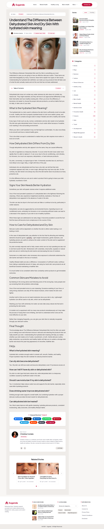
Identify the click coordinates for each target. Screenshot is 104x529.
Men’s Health (65, 4)
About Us (84, 505)
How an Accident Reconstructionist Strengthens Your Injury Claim (87, 20)
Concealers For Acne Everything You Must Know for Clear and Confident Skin (48, 478)
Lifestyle (81, 52)
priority (29, 238)
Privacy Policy (85, 512)
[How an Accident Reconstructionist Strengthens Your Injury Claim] (75, 20)
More (74, 4)
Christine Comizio (18, 33)
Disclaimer (84, 518)
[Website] (21, 448)
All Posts (60, 448)
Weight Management (72, 512)
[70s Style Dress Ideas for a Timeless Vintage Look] (75, 43)
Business (81, 29)
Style (80, 45)
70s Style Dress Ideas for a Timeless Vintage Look (85, 42)
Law (80, 21)
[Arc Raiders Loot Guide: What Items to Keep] (75, 28)
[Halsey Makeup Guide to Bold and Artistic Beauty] (75, 36)
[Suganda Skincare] (18, 4)
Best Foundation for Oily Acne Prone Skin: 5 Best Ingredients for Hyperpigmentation (26, 478)
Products (21, 14)
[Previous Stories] (13, 473)
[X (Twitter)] (24, 448)
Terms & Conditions (87, 515)
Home (34, 4)
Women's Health (61, 512)
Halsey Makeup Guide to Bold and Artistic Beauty (86, 35)
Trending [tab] (92, 12)
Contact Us (87, 4)
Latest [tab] (85, 12)
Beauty (81, 37)
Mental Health (44, 4)
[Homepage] (17, 502)
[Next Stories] (61, 473)
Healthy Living (55, 4)
